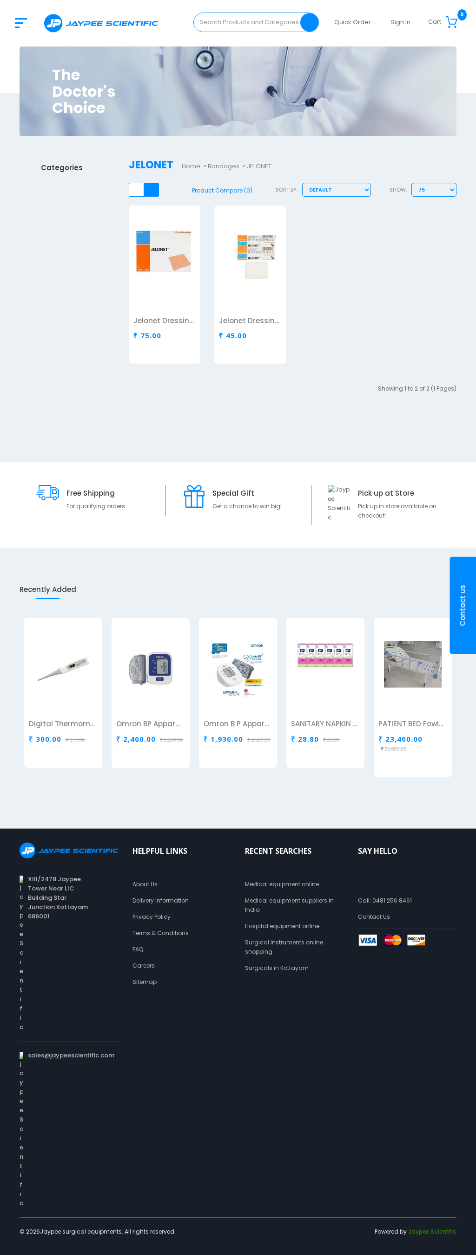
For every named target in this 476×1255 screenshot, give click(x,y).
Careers (143, 965)
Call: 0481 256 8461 (385, 900)
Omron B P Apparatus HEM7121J (237, 724)
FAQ (137, 949)
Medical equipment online (282, 884)
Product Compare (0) (222, 190)
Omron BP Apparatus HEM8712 (150, 724)
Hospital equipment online (282, 926)
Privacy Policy (151, 917)
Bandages (223, 166)
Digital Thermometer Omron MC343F (62, 724)
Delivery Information (160, 900)
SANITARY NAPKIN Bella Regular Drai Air (324, 724)
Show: (398, 189)
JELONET (259, 166)
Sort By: (287, 189)
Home (191, 166)
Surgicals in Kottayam (277, 968)
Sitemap (144, 982)
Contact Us (374, 917)
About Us (145, 884)
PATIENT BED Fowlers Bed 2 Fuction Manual (412, 724)
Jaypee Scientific (432, 1231)
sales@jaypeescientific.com (71, 1055)
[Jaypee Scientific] (101, 23)
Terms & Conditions (160, 933)
